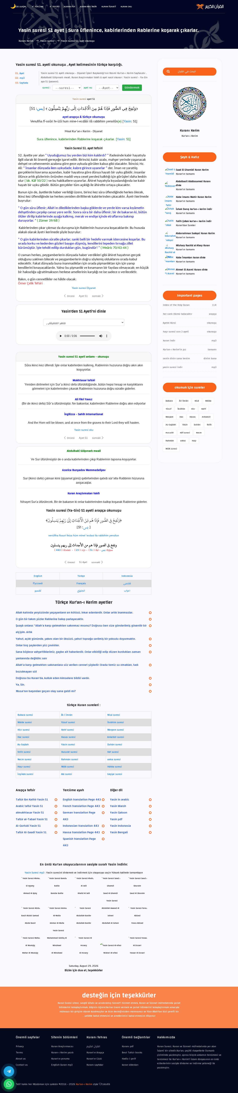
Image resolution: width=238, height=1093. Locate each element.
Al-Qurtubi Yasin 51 (28, 826)
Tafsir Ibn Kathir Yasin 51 (32, 799)
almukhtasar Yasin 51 (30, 812)
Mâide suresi (24, 722)
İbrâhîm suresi (115, 722)
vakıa (183, 441)
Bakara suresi (25, 715)
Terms (19, 1052)
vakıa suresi (114, 759)
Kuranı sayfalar (94, 1064)
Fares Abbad (137, 923)
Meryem (169, 417)
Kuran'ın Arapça (95, 1052)
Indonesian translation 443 (81, 826)
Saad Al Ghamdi (110, 893)
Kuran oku (126, 6)
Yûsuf (168, 409)
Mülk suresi (67, 766)
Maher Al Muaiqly (30, 953)
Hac (181, 417)
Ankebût (206, 417)
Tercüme (39, 6)
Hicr (193, 409)
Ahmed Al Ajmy (30, 893)
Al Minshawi (57, 953)
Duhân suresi (114, 744)
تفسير (38, 590)
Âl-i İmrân (66, 715)
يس (40, 109)
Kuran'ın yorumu (60, 1058)
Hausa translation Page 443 (81, 832)
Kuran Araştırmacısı (62, 1046)
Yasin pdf (116, 819)
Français (81, 583)
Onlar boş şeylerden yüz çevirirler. (38, 645)
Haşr (194, 441)
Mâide (208, 401)
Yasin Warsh (118, 806)
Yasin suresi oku (83, 429)
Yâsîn (185, 425)
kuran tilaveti (109, 6)
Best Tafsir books (132, 1052)
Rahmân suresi (69, 759)
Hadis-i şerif (129, 1058)
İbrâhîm (181, 409)
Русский (38, 583)
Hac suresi (23, 737)
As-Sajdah (23, 744)
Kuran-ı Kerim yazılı (62, 1052)
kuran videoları (130, 1064)
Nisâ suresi (113, 715)
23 (77, 550)
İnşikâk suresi (25, 774)
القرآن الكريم (93, 1046)
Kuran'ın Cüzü (94, 1058)
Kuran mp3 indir (88, 6)
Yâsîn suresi (68, 744)
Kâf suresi (113, 752)
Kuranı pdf (69, 6)
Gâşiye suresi (114, 774)
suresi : (46, 88)
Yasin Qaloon (118, 812)
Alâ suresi (66, 774)
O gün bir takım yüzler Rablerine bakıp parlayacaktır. (50, 619)
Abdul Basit (30, 923)
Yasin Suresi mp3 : (35, 872)
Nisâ (197, 401)
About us (21, 1058)
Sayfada (24, 82)
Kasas (193, 417)
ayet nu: (87, 88)
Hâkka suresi (114, 766)
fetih (209, 425)
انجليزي (81, 590)
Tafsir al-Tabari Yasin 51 (32, 819)
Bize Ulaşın (20, 6)
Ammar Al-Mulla (57, 923)
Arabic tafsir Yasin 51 (29, 806)
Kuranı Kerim (26, 41)
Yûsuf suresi (68, 722)
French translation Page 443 (81, 806)
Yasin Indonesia (120, 826)
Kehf (203, 409)
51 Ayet (83, 562)
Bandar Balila (57, 893)
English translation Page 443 (82, 799)
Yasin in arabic (119, 799)
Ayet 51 (83, 295)
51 (91, 550)
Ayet (22, 73)
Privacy (20, 1046)
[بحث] (168, 72)
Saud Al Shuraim (137, 893)
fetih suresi (23, 752)
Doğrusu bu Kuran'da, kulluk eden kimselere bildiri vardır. (53, 678)
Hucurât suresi (69, 752)
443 (58, 550)
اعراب (127, 590)
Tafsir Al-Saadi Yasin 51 (31, 832)
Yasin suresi (47, 41)
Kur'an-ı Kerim (84, 1084)
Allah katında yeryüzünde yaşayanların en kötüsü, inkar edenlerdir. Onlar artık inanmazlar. (74, 612)
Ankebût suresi (115, 737)
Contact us (22, 1064)
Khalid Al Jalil (84, 893)
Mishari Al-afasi (110, 953)
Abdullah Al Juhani (110, 923)
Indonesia (127, 576)
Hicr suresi (23, 729)
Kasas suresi (68, 737)
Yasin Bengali (119, 832)
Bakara (169, 401)
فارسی (127, 583)
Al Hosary (83, 953)
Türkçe (81, 576)
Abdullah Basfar (83, 923)
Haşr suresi (23, 766)
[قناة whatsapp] (9, 1084)
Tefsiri (55, 6)
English (38, 576)
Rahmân (170, 441)
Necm (199, 433)
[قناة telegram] (9, 1071)
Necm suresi (24, 759)
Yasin (127, 121)
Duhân (197, 425)
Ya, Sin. (20, 684)
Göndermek (132, 87)
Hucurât (170, 433)
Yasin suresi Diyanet (84, 287)
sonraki (96, 295)
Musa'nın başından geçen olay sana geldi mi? (46, 691)
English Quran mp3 (62, 1064)
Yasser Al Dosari (137, 953)
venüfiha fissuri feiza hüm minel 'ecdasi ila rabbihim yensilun (83, 535)
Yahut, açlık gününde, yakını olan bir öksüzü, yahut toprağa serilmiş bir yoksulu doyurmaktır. (76, 639)
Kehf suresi (67, 729)
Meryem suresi (115, 729)
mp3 (22, 78)
